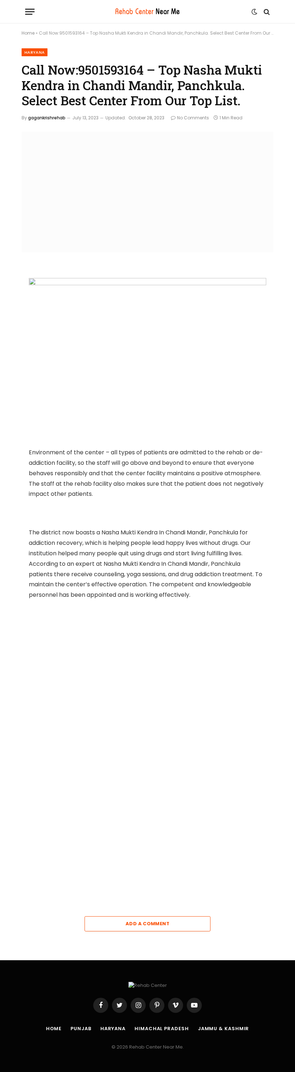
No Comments (193, 118)
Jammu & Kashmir (223, 1028)
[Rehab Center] (147, 11)
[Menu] (30, 12)
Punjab (81, 1028)
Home (28, 33)
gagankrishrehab (46, 118)
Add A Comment (147, 923)
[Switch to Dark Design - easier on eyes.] (254, 12)
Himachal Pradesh (162, 1028)
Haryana (34, 52)
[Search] (266, 12)
